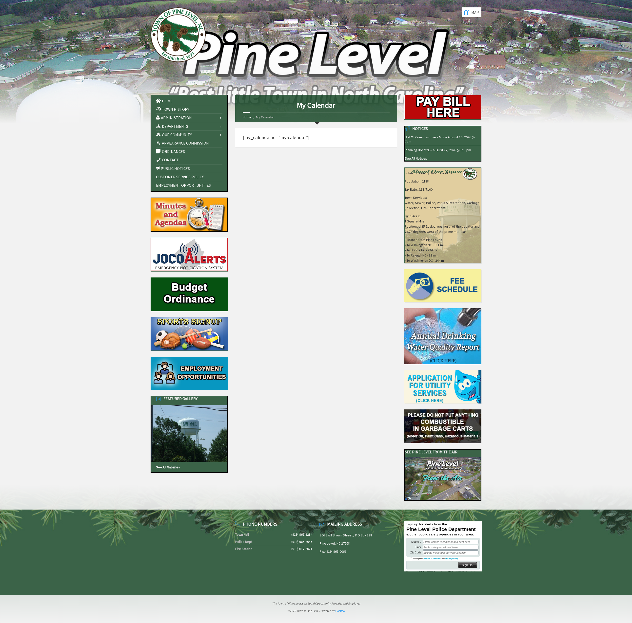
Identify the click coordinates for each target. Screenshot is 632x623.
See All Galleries (168, 467)
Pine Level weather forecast (176, 581)
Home (247, 117)
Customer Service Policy (180, 176)
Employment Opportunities (183, 185)
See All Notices (416, 158)
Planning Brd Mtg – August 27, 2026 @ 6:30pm (438, 150)
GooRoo (340, 611)
